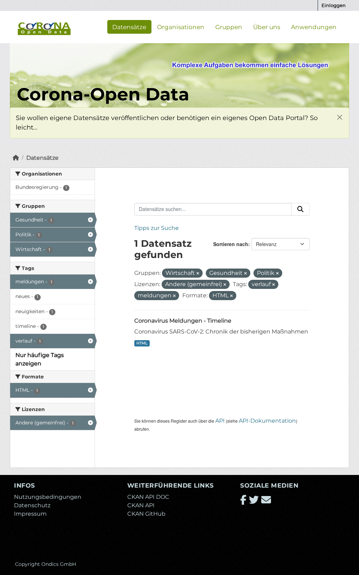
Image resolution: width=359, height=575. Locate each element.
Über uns (266, 26)
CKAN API (141, 505)
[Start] (16, 157)
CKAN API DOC (148, 497)
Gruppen (228, 26)
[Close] (339, 117)
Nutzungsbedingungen (47, 497)
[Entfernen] (197, 273)
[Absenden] (300, 209)
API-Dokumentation (267, 420)
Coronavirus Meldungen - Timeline (182, 320)
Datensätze (129, 26)
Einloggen (333, 5)
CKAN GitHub (146, 513)
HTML (141, 343)
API (220, 420)
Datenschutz (32, 505)
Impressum (30, 513)
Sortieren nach (230, 243)
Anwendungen (314, 26)
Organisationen (180, 26)
